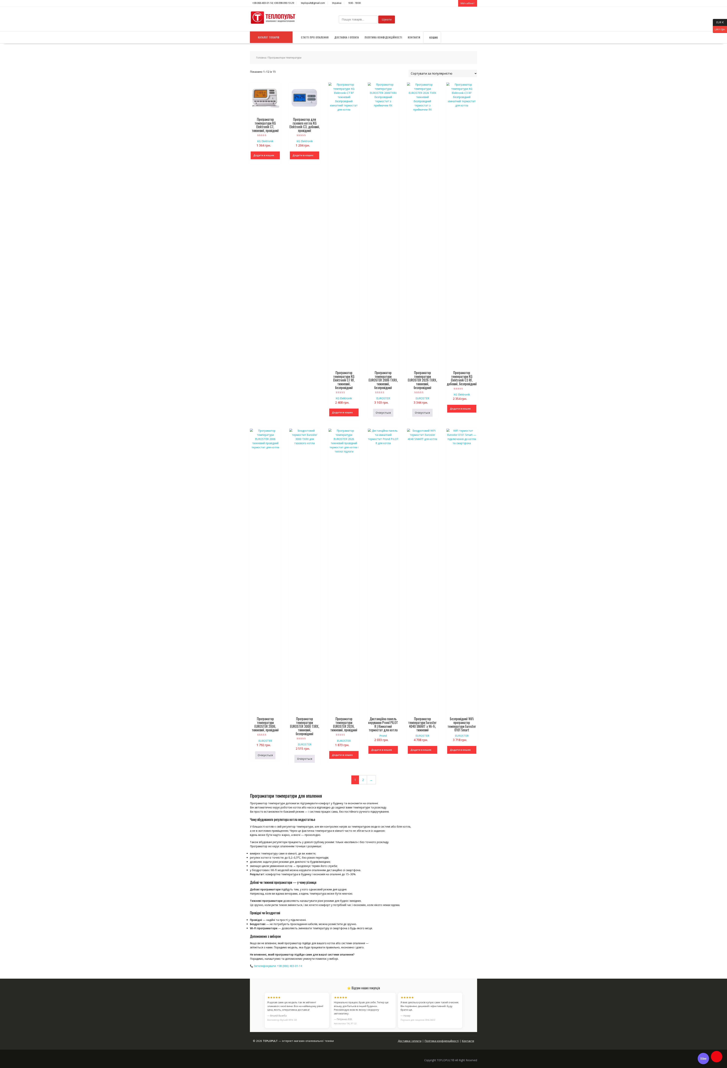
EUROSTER (383, 398)
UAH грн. (719, 29)
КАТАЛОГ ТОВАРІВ (268, 37)
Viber (703, 1058)
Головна (261, 57)
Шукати (387, 19)
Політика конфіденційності (383, 37)
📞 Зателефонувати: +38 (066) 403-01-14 (276, 966)
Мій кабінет (468, 3)
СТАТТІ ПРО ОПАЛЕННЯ (315, 37)
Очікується (383, 412)
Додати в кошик (263, 155)
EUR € (718, 22)
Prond (383, 735)
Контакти (414, 37)
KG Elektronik (265, 141)
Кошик (433, 37)
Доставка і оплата (346, 37)
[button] (716, 1056)
